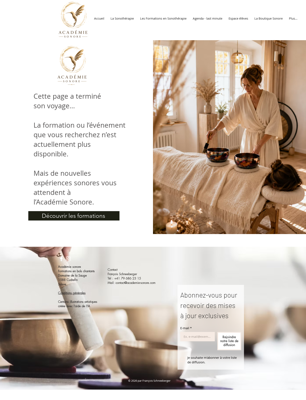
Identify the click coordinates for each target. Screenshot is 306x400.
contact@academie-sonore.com (135, 283)
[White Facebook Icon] (61, 258)
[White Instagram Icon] (68, 258)
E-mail (186, 328)
